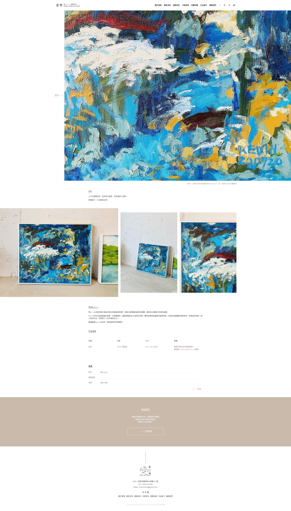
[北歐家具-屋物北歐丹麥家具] (68, 5)
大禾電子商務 (161, 504)
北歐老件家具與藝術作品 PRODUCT (204, 184)
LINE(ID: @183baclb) (187, 349)
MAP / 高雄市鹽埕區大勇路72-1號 (145, 481)
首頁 (189, 184)
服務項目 (176, 5)
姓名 (90, 372)
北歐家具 (185, 5)
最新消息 (167, 5)
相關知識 (194, 5)
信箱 (90, 383)
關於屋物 (158, 5)
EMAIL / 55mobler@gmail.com (145, 487)
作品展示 (203, 5)
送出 (199, 389)
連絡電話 (91, 377)
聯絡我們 (212, 5)
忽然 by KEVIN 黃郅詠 (229, 184)
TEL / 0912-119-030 (145, 484)
